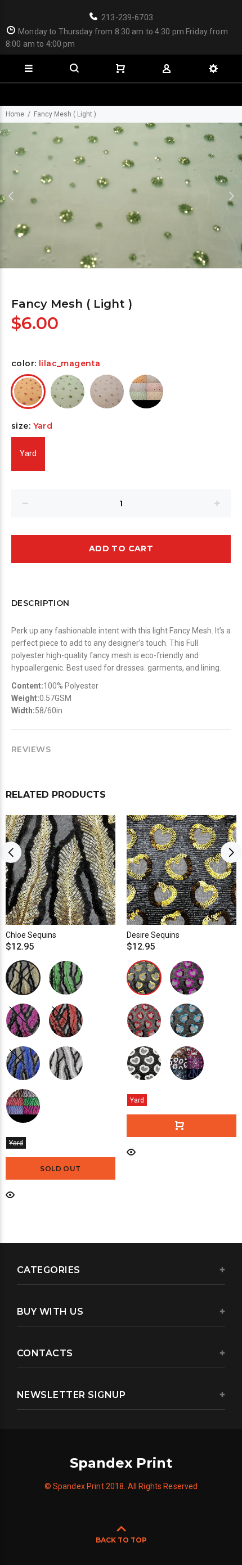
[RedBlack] (144, 1020)
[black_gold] (23, 978)
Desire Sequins (153, 934)
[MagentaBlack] (187, 978)
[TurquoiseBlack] (187, 1020)
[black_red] (66, 1020)
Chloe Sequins (31, 934)
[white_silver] (107, 391)
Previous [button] (10, 195)
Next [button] (231, 195)
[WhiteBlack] (144, 1063)
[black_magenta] (23, 1020)
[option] (121, 195)
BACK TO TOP (121, 1540)
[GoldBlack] (144, 978)
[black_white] (66, 1063)
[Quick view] (10, 1194)
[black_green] (66, 978)
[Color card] (146, 391)
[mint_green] (67, 391)
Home (15, 114)
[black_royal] (23, 1063)
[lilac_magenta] (28, 391)
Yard (28, 453)
